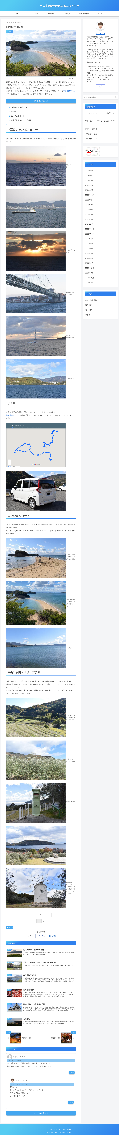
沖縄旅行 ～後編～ (92, 134)
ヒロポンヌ (100, 34)
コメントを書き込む (41, 1113)
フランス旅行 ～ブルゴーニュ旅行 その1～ (100, 122)
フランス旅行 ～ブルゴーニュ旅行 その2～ (100, 114)
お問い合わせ (67, 1129)
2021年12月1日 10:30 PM (19, 1084)
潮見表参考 (10, 415)
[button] (116, 97)
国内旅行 (10, 927)
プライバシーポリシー (54, 1129)
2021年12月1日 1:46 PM (15, 1060)
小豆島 (13, 112)
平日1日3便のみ (69, 91)
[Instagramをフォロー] (100, 86)
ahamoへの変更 (91, 129)
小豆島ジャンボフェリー (20, 107)
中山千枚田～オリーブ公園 (21, 120)
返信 (72, 1072)
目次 (39, 101)
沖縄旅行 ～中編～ (92, 139)
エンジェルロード (17, 116)
